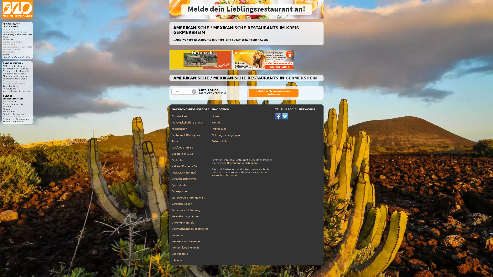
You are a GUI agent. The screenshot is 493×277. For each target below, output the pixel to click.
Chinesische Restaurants (16, 76)
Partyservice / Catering (186, 210)
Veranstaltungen (182, 203)
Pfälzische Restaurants (15, 66)
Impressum (219, 128)
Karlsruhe (8, 39)
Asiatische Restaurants (15, 79)
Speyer (6, 54)
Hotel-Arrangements (14, 121)
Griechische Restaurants (16, 71)
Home (215, 116)
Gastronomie (180, 253)
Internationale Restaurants (17, 91)
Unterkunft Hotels (183, 222)
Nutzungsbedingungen (226, 135)
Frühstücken (179, 116)
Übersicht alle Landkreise (16, 57)
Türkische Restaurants (15, 74)
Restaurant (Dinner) (184, 172)
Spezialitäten (180, 185)
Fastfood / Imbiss (182, 147)
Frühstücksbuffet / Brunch (187, 122)
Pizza (175, 141)
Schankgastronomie (184, 178)
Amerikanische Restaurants (11, 87)
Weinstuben (9, 111)
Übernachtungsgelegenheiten (190, 228)
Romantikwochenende (186, 247)
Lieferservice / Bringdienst (188, 197)
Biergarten (8, 109)
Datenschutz (219, 141)
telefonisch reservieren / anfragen (273, 93)
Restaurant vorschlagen (242, 163)
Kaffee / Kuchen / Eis (184, 166)
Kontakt (216, 122)
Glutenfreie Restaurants (16, 119)
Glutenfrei (178, 160)
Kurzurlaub (178, 235)
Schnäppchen (180, 191)
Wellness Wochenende (186, 241)
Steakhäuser (9, 101)
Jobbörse (177, 260)
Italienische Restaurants (16, 69)
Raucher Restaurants (14, 114)
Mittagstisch (179, 128)
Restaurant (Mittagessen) (187, 135)
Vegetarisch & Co (182, 153)
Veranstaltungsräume (185, 216)
